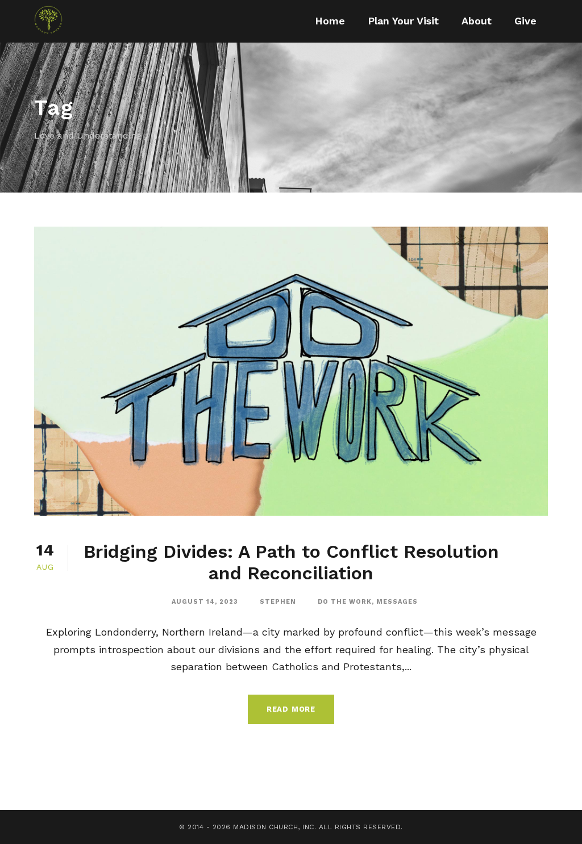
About (477, 21)
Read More (291, 709)
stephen (278, 601)
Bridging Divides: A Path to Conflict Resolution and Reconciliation (291, 562)
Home (330, 21)
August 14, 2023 (205, 601)
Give (525, 21)
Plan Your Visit (403, 21)
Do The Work (345, 601)
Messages (397, 601)
